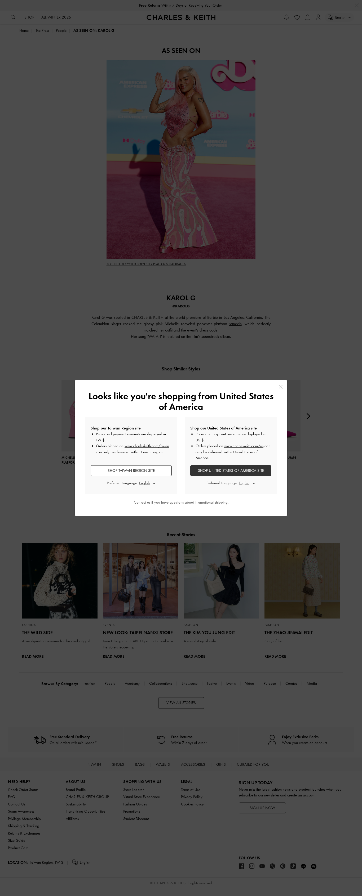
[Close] (281, 387)
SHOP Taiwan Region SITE (131, 470)
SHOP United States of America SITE (231, 470)
